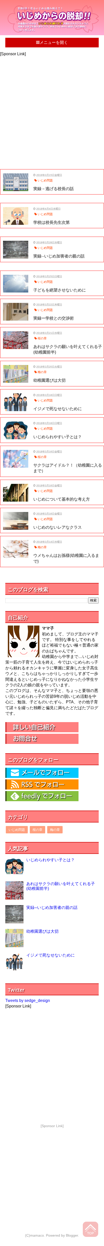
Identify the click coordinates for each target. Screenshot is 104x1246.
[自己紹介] (42, 731)
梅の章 (55, 830)
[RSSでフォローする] (42, 788)
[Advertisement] (52, 109)
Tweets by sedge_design (27, 1000)
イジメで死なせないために (50, 955)
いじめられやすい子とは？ (50, 860)
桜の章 (37, 830)
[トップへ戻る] (91, 1230)
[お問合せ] (42, 742)
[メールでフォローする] (42, 776)
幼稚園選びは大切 (42, 931)
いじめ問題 (17, 830)
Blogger (72, 1235)
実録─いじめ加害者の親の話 (51, 907)
